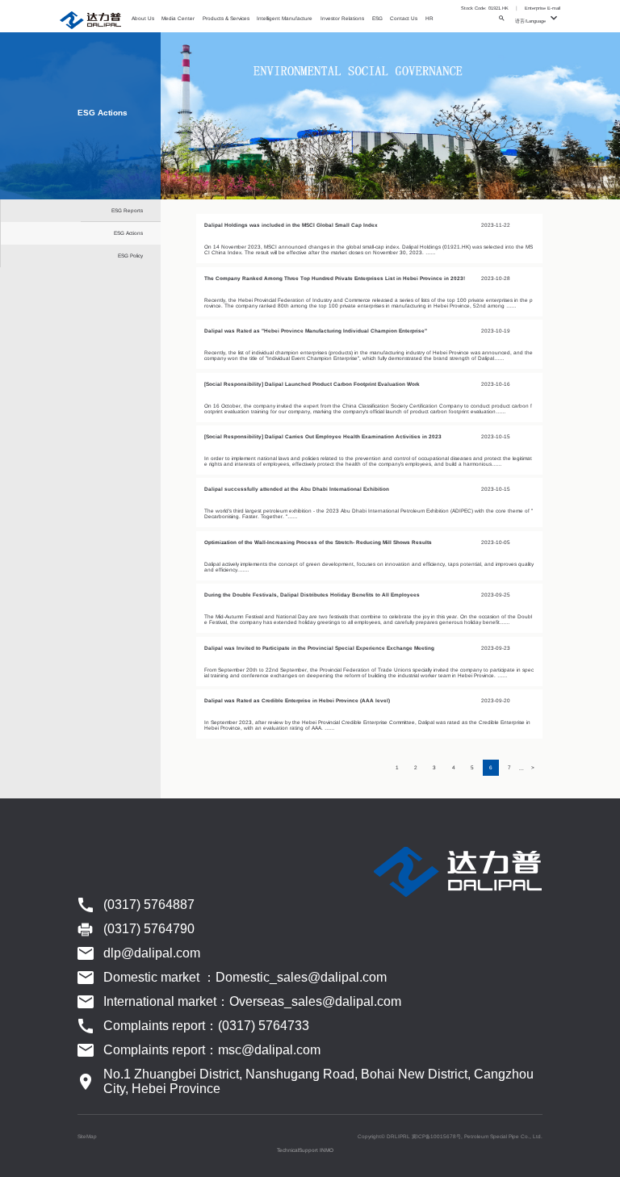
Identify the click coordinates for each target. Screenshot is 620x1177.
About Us (143, 18)
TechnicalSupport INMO (305, 1150)
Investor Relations (342, 18)
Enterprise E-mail (542, 8)
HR (429, 18)
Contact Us (403, 18)
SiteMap (87, 1136)
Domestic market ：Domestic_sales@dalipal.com (245, 977)
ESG (377, 18)
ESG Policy (130, 255)
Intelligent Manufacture (284, 18)
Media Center (178, 18)
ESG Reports (127, 210)
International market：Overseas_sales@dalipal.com (252, 1001)
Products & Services (226, 18)
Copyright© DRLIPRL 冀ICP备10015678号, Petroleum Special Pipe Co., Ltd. (450, 1136)
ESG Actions (128, 233)
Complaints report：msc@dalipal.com (211, 1050)
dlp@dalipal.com (151, 953)
